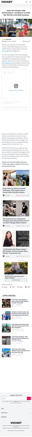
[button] (30, 2)
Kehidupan (8, 39)
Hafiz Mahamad (6, 63)
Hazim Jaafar (18, 304)
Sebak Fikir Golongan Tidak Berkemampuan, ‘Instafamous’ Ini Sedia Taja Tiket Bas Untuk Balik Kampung (16, 13)
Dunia (13, 304)
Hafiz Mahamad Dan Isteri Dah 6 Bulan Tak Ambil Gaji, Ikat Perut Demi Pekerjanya (20, 326)
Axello (22, 329)
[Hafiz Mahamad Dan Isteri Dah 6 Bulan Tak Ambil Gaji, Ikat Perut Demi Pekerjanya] (6, 328)
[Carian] (26, 2)
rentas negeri (5, 51)
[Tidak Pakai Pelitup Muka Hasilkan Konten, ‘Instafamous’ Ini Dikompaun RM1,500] (6, 352)
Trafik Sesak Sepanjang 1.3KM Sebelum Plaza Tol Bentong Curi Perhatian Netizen (20, 338)
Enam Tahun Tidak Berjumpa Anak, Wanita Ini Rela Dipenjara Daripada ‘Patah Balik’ (20, 301)
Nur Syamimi (27, 41)
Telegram (16, 401)
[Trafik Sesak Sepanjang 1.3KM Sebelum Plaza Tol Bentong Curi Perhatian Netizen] (6, 340)
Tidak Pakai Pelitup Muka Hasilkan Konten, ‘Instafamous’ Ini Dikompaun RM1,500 (21, 350)
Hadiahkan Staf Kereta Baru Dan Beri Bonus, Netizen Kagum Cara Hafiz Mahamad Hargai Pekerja (20, 313)
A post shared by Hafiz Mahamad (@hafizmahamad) (16, 107)
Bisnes (13, 329)
